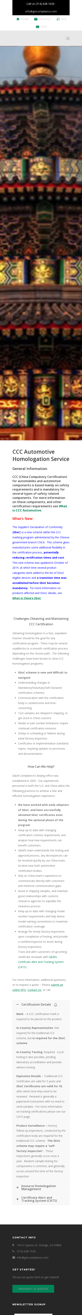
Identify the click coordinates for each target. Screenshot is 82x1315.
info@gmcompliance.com (41, 11)
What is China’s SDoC (26, 598)
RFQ (64, 19)
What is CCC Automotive (39, 508)
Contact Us (34, 990)
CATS (43, 26)
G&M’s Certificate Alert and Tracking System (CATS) (41, 962)
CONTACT (45, 19)
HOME (25, 19)
